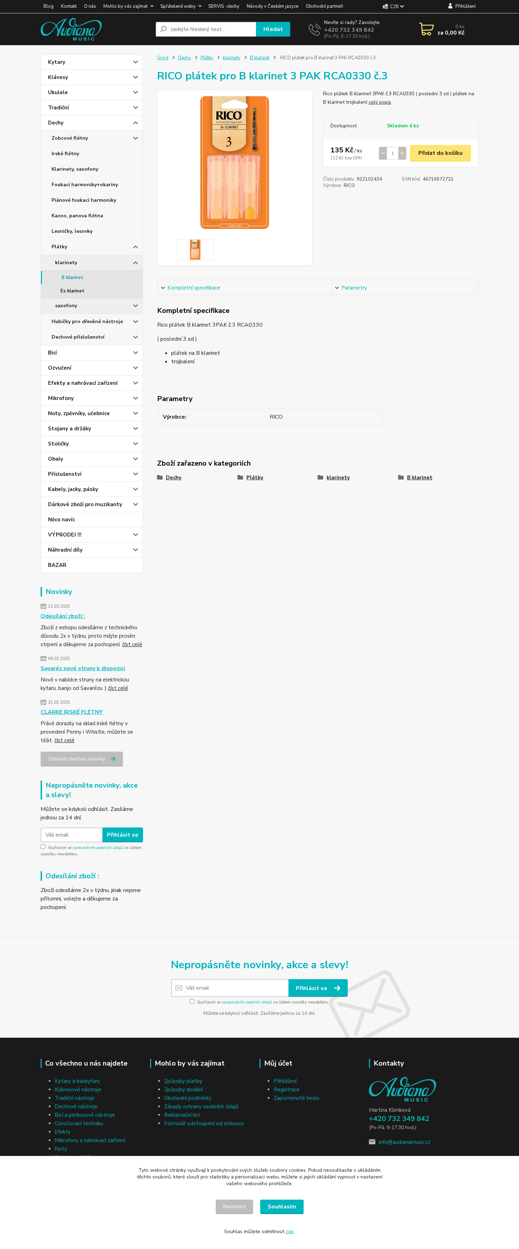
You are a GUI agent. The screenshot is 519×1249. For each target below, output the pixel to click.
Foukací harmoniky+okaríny (85, 184)
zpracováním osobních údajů (97, 847)
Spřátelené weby (178, 6)
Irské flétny (65, 153)
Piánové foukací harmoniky (84, 200)
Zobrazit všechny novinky (76, 759)
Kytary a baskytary (77, 1081)
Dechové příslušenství (78, 337)
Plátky (59, 246)
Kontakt (69, 6)
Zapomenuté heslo (297, 1098)
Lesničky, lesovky (72, 231)
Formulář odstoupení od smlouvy (204, 1123)
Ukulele (58, 92)
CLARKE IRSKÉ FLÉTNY (72, 712)
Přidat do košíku (440, 153)
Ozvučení (59, 367)
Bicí (52, 352)
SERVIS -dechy (223, 6)
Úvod (162, 58)
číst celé (132, 644)
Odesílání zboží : (63, 616)
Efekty (63, 1131)
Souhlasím (282, 1207)
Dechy (56, 122)
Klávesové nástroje (78, 1089)
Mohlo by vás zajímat (125, 6)
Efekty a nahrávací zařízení (83, 383)
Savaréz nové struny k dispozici (83, 668)
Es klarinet (72, 291)
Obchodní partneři (324, 6)
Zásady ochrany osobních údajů (201, 1106)
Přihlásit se (122, 835)
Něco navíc (61, 519)
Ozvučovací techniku (79, 1123)
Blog (48, 6)
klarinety (66, 262)
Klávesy (58, 77)
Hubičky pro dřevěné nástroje (87, 321)
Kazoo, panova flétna (77, 215)
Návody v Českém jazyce (272, 6)
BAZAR (57, 565)
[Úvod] (95, 29)
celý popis (380, 102)
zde (290, 1231)
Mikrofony (61, 398)
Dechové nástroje (76, 1106)
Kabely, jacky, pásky (73, 489)
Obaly (55, 458)
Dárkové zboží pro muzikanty (85, 504)
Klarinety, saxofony (75, 169)
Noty (61, 1148)
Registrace (287, 1089)
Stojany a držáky (69, 428)
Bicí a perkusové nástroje (85, 1114)
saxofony (66, 305)
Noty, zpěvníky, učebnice (79, 413)
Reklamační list (182, 1114)
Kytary (56, 62)
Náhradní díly (65, 549)
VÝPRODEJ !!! (65, 534)
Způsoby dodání (183, 1089)
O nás (90, 6)
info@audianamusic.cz (404, 1142)
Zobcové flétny (70, 138)
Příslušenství (65, 474)
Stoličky (58, 443)
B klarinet (72, 277)
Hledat (273, 29)
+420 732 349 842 (349, 30)
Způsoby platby (183, 1081)
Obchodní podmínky (187, 1098)
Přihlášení (285, 1081)
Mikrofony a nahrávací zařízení (90, 1140)
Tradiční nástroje (75, 1098)
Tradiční (58, 107)
